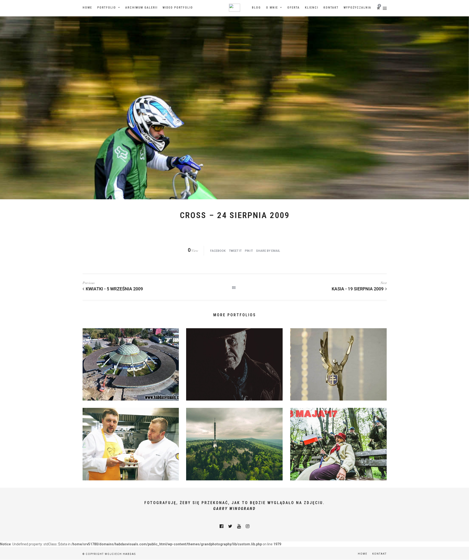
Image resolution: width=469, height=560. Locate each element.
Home (87, 7)
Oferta (293, 7)
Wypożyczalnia (357, 7)
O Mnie (272, 7)
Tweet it (235, 251)
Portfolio (106, 7)
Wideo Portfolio (178, 7)
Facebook (218, 251)
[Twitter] (230, 526)
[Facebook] (221, 526)
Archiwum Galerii (141, 7)
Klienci (311, 7)
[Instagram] (247, 526)
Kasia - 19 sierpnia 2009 (358, 288)
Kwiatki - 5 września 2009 (114, 288)
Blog (256, 7)
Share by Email (268, 251)
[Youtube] (239, 526)
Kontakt (331, 7)
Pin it (249, 251)
